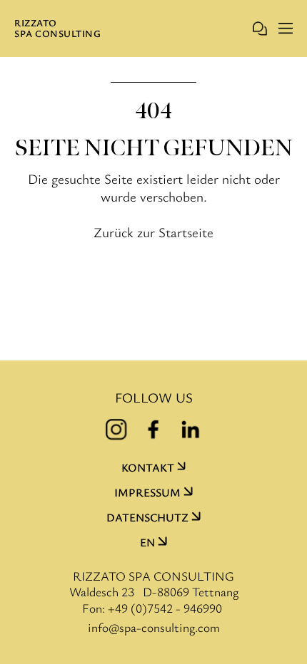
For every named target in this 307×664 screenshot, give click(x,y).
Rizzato (57, 28)
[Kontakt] (260, 28)
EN (147, 542)
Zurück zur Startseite (153, 232)
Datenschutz (147, 517)
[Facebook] (153, 429)
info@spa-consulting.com (154, 627)
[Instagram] (116, 429)
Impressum (147, 492)
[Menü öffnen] (285, 28)
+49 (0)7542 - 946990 (165, 607)
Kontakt (147, 467)
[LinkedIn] (190, 429)
